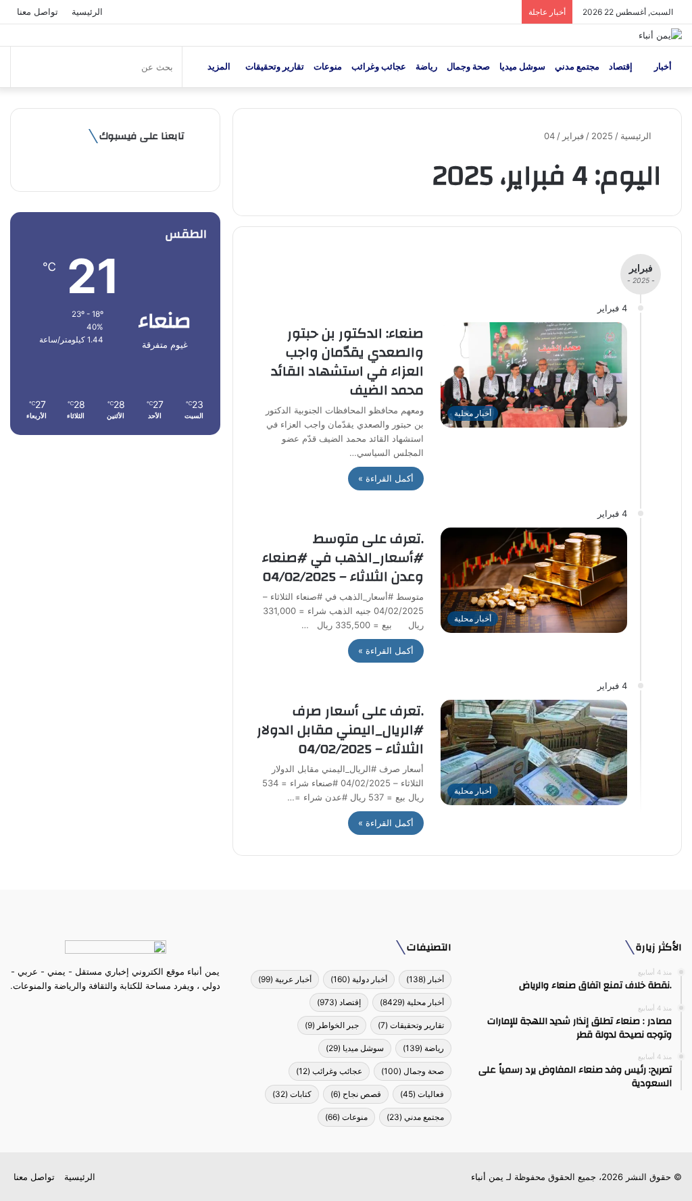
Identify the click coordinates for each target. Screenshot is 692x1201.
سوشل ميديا (522, 66)
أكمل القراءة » (386, 478)
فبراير (573, 135)
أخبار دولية (358, 979)
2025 (602, 135)
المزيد (218, 66)
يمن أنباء (487, 1176)
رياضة (426, 66)
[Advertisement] (115, 539)
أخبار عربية (285, 979)
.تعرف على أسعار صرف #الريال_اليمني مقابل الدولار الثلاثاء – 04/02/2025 (340, 729)
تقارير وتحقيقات (274, 66)
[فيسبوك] (140, 1011)
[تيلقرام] (107, 1011)
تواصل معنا (37, 11)
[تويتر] (124, 1011)
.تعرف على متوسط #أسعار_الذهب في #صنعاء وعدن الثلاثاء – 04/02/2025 (343, 557)
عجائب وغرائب (378, 66)
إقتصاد (621, 66)
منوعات (328, 66)
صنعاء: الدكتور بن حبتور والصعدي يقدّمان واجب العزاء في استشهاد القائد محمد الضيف (347, 362)
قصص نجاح (355, 1094)
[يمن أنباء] (660, 35)
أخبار (663, 66)
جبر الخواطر (332, 1025)
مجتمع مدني (577, 66)
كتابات (292, 1094)
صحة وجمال (468, 66)
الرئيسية (87, 11)
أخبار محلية (412, 1002)
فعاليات (422, 1094)
